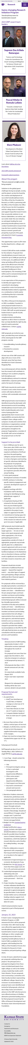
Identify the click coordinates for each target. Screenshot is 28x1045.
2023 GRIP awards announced (11, 171)
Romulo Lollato (14, 102)
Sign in (19, 1)
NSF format (18, 864)
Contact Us (7, 1024)
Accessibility (7, 1031)
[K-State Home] (3, 4)
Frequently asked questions (10, 175)
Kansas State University (7, 1)
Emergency (7, 1026)
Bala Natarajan (16, 51)
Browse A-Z (25, 1)
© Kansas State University (10, 1039)
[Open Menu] (25, 4)
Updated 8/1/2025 (9, 1041)
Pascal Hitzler (13, 99)
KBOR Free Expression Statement (12, 1035)
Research (11, 4)
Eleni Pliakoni (14, 144)
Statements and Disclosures (11, 1028)
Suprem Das (10, 50)
